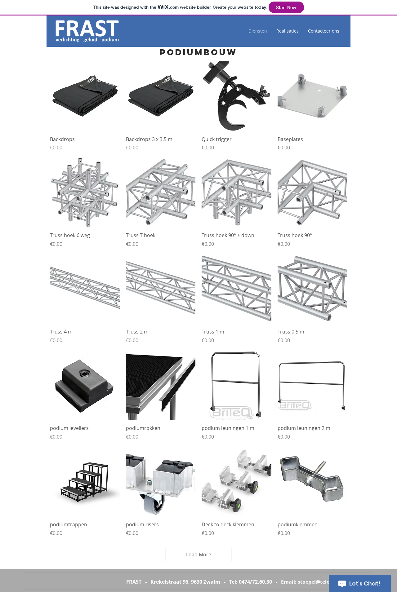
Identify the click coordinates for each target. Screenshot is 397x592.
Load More (198, 554)
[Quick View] (85, 96)
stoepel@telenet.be (321, 581)
